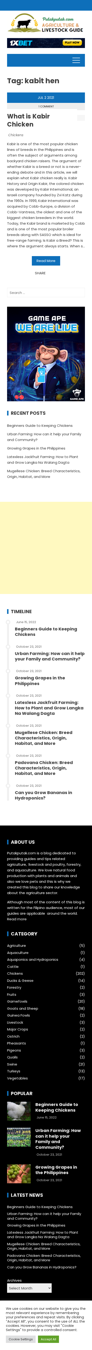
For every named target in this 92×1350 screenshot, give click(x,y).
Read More (46, 260)
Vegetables (17, 1078)
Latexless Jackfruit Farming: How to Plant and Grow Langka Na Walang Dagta (49, 708)
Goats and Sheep (22, 1008)
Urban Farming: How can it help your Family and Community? (50, 656)
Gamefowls (17, 1001)
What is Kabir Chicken (28, 120)
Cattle (13, 966)
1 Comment (46, 106)
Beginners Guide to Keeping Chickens (40, 425)
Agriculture (16, 945)
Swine (12, 1064)
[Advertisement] (46, 548)
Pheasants (16, 1043)
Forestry (14, 987)
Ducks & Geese (20, 980)
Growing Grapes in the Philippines (36, 448)
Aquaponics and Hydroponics (32, 959)
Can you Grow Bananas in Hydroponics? (43, 795)
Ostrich (13, 1036)
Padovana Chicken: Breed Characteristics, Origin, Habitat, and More (44, 768)
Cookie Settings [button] (21, 1339)
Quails (12, 1057)
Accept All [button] (48, 1339)
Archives (14, 1280)
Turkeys (13, 1071)
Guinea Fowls (18, 1015)
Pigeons (14, 1050)
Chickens (15, 135)
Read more (17, 919)
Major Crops (17, 1029)
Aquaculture (18, 952)
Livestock (15, 1022)
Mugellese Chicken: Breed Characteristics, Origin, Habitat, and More (43, 738)
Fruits (11, 994)
